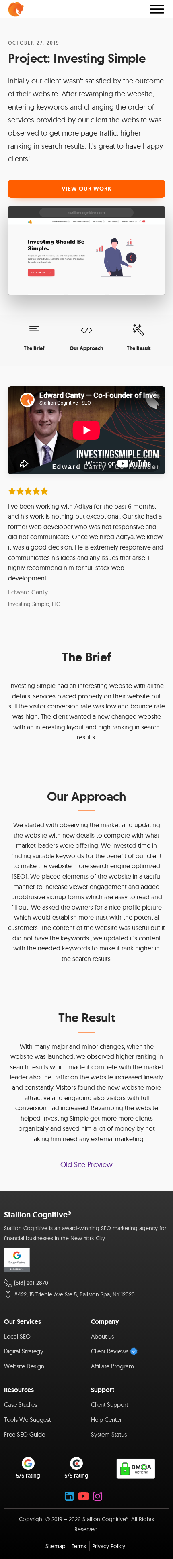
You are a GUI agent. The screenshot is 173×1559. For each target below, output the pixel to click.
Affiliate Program (112, 1366)
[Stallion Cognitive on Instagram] (97, 1496)
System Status (109, 1434)
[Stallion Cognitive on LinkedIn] (69, 1496)
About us (102, 1336)
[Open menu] (157, 9)
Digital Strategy (23, 1351)
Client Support (109, 1404)
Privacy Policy (108, 1546)
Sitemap (55, 1546)
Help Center (106, 1419)
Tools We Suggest (27, 1419)
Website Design (24, 1366)
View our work (87, 188)
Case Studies (20, 1404)
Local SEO (17, 1336)
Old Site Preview (86, 1164)
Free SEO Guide (24, 1434)
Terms (79, 1546)
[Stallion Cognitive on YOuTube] (83, 1496)
